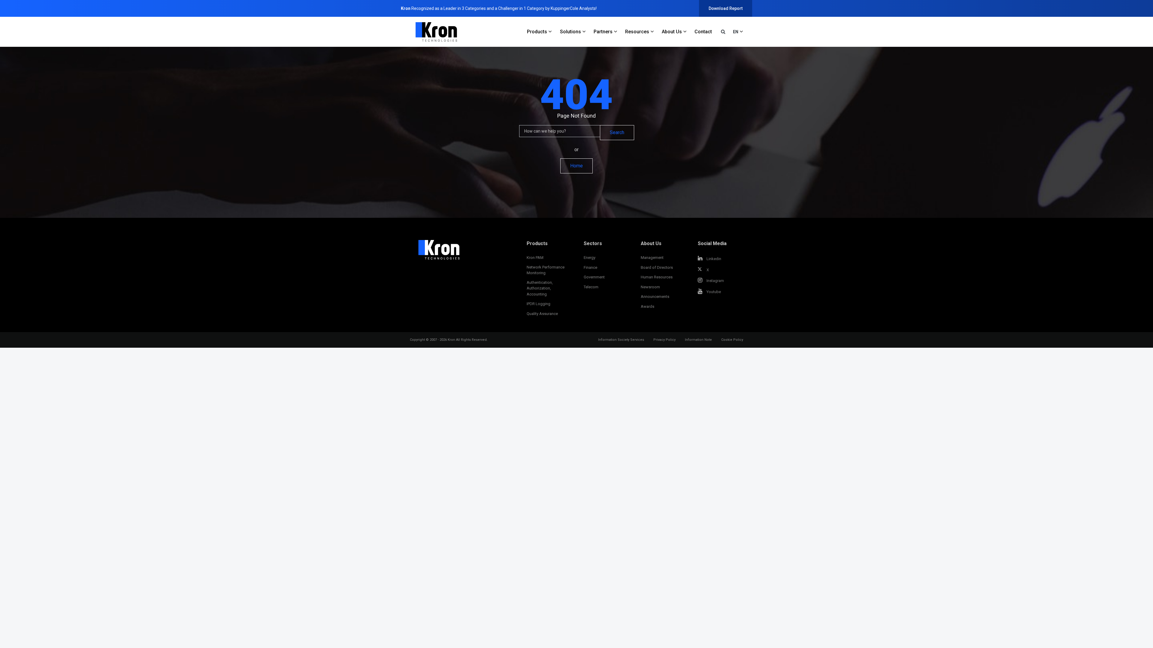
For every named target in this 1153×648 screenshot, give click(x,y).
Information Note (698, 340)
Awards (647, 306)
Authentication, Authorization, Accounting (540, 288)
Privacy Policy (664, 340)
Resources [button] (637, 31)
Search (617, 132)
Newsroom (650, 287)
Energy (589, 257)
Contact (703, 31)
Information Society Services (621, 340)
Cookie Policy (732, 340)
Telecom (591, 287)
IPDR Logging (538, 304)
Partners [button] (603, 31)
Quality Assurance (542, 313)
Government (594, 277)
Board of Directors (657, 267)
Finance (590, 267)
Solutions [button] (570, 31)
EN (735, 31)
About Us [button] (672, 31)
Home (576, 166)
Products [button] (537, 31)
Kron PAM (535, 257)
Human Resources (657, 277)
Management (652, 257)
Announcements (655, 296)
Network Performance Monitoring (545, 270)
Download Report (726, 8)
